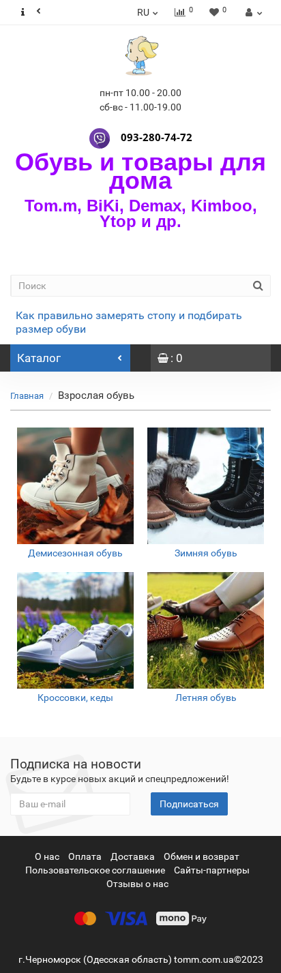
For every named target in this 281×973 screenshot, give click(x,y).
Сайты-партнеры (212, 870)
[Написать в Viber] (99, 137)
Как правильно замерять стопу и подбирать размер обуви (129, 322)
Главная (27, 396)
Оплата (85, 856)
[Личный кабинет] (252, 12)
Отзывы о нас (137, 883)
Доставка (132, 856)
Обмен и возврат (201, 856)
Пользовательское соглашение (95, 870)
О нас (47, 856)
